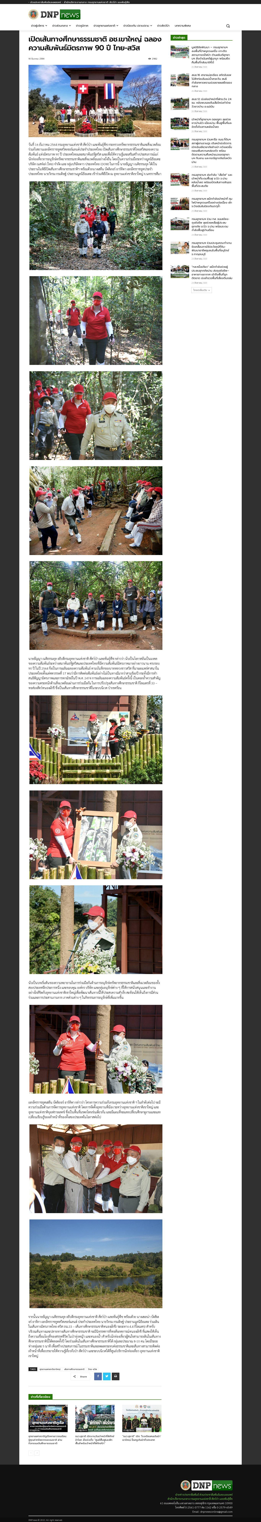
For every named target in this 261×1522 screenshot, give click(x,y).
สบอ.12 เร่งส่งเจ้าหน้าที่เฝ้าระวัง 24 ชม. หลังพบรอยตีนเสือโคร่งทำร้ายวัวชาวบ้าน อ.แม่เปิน (212, 103)
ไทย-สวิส (92, 1369)
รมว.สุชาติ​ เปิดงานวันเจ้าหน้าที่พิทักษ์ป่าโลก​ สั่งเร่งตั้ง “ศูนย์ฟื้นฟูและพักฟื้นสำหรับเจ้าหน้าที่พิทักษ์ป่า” (94, 1439)
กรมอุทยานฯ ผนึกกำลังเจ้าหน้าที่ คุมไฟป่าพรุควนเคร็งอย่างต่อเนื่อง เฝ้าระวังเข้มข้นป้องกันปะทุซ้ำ (212, 202)
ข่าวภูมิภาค (34, 1430)
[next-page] (37, 1452)
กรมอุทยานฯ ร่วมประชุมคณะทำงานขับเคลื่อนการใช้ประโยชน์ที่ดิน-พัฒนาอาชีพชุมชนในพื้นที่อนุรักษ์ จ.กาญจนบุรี (212, 248)
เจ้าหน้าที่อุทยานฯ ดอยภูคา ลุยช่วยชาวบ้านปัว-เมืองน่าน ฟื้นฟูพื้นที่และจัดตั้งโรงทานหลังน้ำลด (212, 123)
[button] (228, 25)
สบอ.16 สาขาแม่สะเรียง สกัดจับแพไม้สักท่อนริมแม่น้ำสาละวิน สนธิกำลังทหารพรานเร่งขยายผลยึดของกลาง (212, 80)
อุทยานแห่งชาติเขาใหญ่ (50, 1369)
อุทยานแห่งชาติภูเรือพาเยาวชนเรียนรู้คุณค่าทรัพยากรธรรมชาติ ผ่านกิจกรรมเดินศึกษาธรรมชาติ (47, 1439)
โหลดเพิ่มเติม (200, 290)
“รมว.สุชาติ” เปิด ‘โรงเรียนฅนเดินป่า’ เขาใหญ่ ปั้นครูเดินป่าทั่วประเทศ (141, 1437)
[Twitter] (107, 1376)
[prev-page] (30, 1452)
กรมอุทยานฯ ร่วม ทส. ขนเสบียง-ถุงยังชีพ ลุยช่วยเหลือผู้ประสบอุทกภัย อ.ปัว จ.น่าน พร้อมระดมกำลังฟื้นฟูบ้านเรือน (210, 224)
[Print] (115, 1376)
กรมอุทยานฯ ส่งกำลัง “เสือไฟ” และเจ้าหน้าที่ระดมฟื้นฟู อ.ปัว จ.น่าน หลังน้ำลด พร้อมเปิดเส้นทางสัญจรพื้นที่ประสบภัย (212, 180)
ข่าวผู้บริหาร (81, 1430)
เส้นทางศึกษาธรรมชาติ (74, 1369)
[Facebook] (230, 13)
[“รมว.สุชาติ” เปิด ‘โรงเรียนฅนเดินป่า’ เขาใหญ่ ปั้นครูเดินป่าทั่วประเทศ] (141, 1418)
